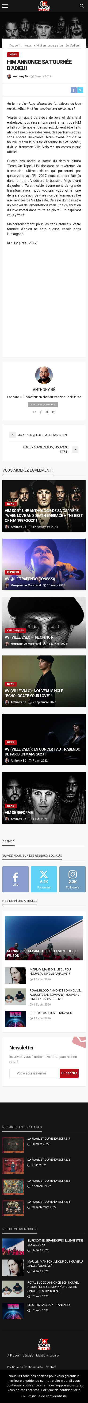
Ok (23, 1396)
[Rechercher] (82, 6)
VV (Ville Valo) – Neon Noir (29, 637)
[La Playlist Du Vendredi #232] (13, 1187)
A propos (13, 1355)
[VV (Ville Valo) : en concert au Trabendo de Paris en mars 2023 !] (44, 739)
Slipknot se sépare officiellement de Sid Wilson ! (42, 953)
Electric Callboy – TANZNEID (51, 1013)
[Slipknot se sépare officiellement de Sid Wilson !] (44, 938)
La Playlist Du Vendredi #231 (48, 1201)
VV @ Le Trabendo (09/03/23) (30, 579)
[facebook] (41, 412)
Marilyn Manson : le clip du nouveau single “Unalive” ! (50, 971)
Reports (13, 572)
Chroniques (15, 630)
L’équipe (28, 1355)
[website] (34, 412)
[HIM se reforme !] (44, 798)
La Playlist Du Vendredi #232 (48, 1180)
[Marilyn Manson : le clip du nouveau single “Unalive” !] (15, 975)
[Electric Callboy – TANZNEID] (15, 1019)
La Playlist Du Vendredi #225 (48, 1159)
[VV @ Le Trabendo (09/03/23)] (44, 564)
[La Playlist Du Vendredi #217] (13, 1145)
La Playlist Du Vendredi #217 (48, 1138)
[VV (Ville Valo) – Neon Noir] (44, 622)
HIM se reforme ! (19, 812)
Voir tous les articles (43, 405)
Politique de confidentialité (25, 1367)
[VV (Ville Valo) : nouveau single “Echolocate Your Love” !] (44, 681)
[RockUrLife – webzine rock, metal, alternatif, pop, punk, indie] (44, 1344)
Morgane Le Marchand (26, 585)
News (13, 54)
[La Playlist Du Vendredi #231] (13, 1208)
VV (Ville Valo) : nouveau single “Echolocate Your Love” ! (34, 693)
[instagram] (53, 412)
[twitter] (47, 412)
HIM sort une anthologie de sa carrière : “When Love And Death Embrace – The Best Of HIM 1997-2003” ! (44, 515)
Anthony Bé (21, 76)
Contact (51, 1367)
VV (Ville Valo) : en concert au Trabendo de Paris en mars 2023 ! (42, 751)
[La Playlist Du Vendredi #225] (13, 1166)
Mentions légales (48, 1355)
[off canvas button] (5, 6)
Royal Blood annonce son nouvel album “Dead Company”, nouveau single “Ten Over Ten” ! (55, 995)
